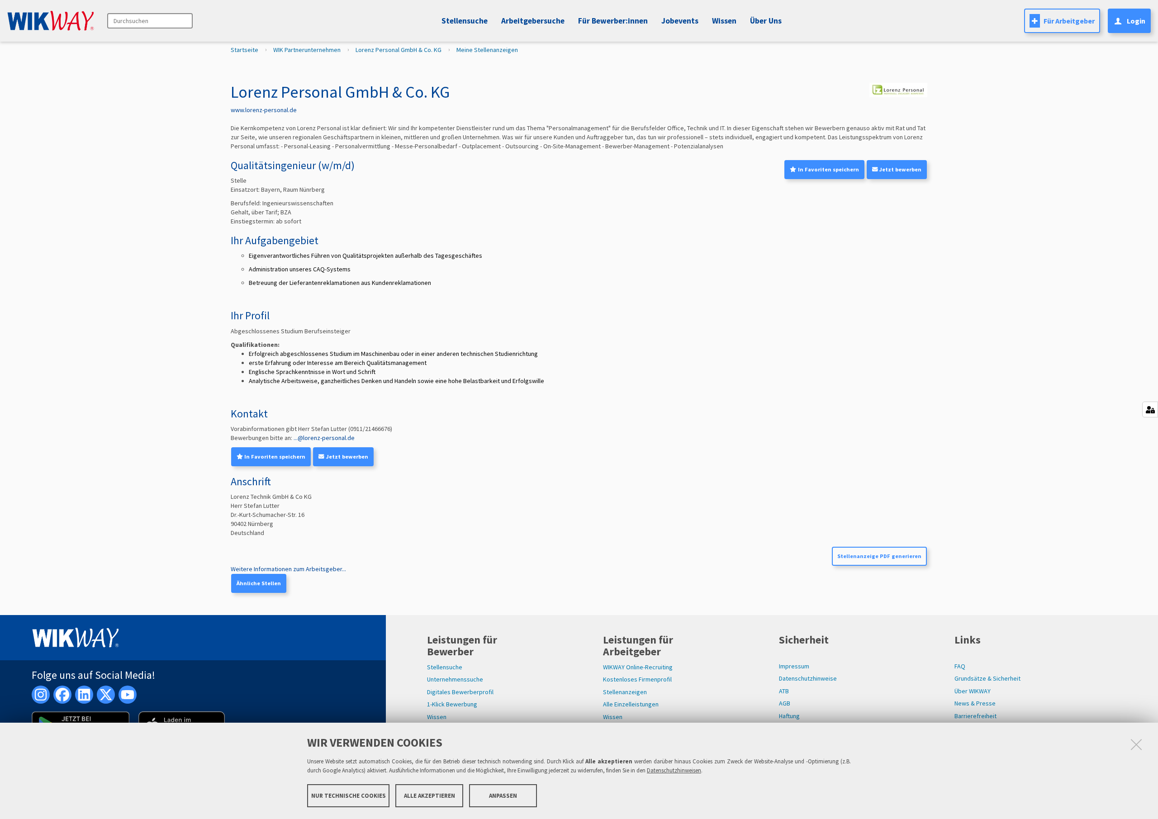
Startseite (244, 50)
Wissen (436, 717)
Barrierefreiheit (975, 716)
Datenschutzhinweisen (674, 770)
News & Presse (975, 703)
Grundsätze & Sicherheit (987, 678)
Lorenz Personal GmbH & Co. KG (398, 50)
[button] (678, 20)
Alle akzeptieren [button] (429, 795)
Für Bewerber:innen (613, 21)
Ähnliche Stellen (259, 583)
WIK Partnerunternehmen (307, 50)
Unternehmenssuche (455, 679)
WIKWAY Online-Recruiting (638, 667)
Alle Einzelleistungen (631, 704)
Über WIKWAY (972, 691)
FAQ (959, 666)
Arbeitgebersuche (533, 21)
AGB (784, 703)
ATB (784, 691)
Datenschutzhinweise (808, 678)
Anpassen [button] (503, 795)
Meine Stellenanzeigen (487, 50)
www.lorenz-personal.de (264, 110)
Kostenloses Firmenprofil (637, 679)
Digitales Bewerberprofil (460, 692)
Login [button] (1136, 20)
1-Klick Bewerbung (452, 704)
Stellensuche (464, 21)
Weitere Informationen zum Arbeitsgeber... (288, 569)
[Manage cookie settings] (1150, 409)
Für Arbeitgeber (1069, 20)
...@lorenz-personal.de (324, 438)
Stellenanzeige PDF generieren (879, 556)
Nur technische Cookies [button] (348, 795)
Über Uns (766, 21)
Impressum (794, 666)
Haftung (789, 716)
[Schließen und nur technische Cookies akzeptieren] (1136, 744)
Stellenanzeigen (625, 692)
